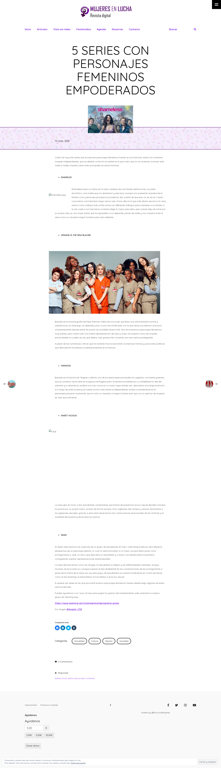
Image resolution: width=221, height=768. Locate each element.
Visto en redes (61, 29)
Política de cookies (78, 763)
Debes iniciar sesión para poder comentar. (75, 678)
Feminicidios (83, 29)
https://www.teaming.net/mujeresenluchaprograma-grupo (87, 603)
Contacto (134, 29)
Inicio (28, 29)
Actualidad (79, 641)
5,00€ (39, 735)
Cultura (94, 641)
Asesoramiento (31, 705)
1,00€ (29, 735)
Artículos (42, 29)
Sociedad (124, 641)
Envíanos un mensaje (49, 705)
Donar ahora (32, 745)
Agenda (101, 29)
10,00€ (49, 735)
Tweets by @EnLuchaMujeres (155, 712)
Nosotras (117, 29)
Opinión (109, 641)
